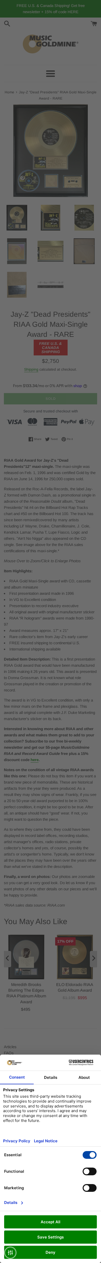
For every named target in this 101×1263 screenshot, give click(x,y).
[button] (10, 1252)
